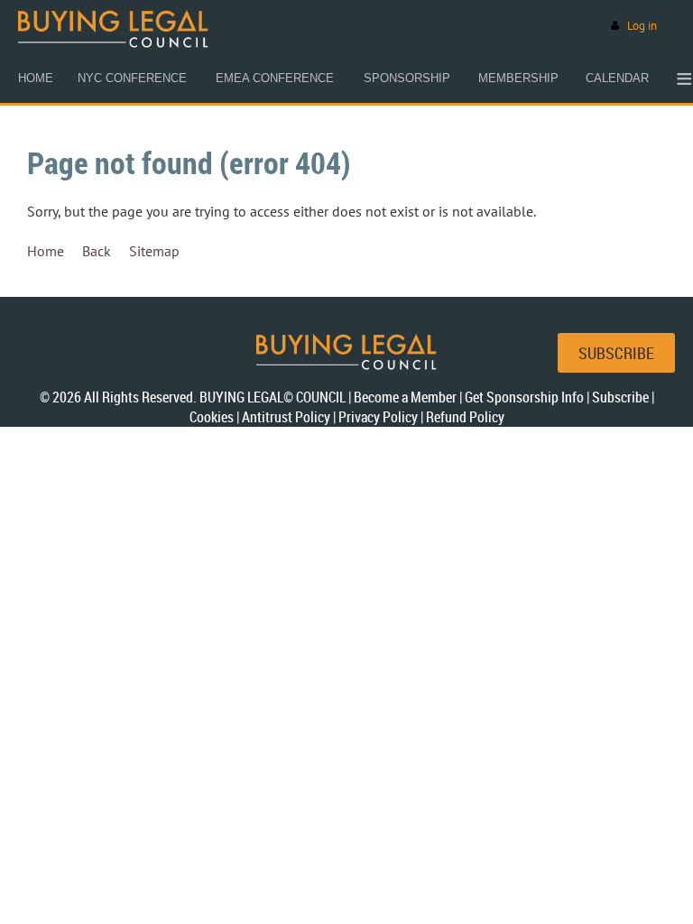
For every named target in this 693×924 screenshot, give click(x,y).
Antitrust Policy (286, 417)
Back (96, 251)
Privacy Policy (378, 417)
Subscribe (620, 397)
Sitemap (154, 251)
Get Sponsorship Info (524, 397)
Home (45, 251)
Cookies (211, 417)
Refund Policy (465, 417)
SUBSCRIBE (616, 353)
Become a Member (405, 397)
